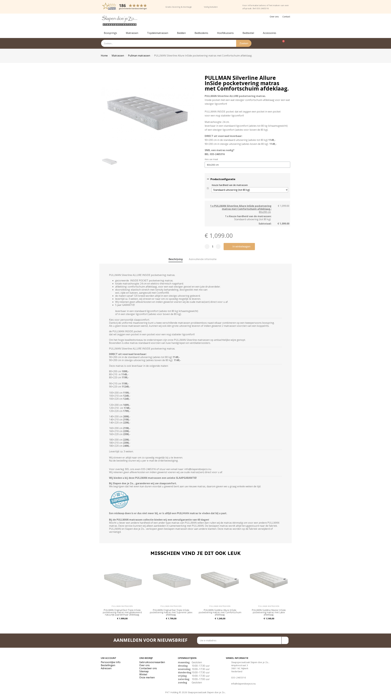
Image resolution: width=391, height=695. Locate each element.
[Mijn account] (288, 43)
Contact (286, 16)
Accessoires (269, 33)
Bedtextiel (248, 33)
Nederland (236, 671)
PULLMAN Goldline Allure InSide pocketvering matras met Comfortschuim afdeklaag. (220, 612)
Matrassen (132, 33)
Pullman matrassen (139, 55)
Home (104, 55)
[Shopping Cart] (282, 43)
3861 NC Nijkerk (239, 668)
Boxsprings (110, 33)
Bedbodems (201, 33)
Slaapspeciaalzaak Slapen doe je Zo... (250, 662)
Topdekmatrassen (157, 33)
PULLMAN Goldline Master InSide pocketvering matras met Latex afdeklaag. (269, 612)
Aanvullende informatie (203, 259)
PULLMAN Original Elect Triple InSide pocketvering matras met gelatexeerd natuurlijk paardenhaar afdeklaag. (122, 612)
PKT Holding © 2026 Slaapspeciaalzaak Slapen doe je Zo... (195, 692)
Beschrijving (175, 259)
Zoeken (243, 43)
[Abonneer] (285, 640)
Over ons (274, 16)
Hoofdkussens (225, 33)
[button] (239, 246)
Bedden (181, 33)
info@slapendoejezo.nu (243, 683)
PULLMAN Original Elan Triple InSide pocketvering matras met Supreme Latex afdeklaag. (171, 612)
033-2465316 (238, 677)
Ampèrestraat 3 (239, 665)
